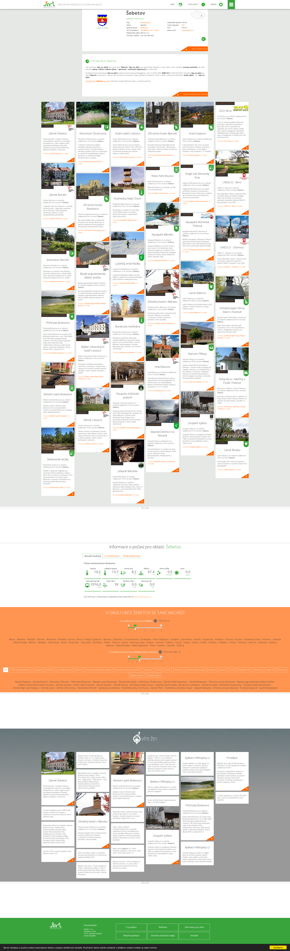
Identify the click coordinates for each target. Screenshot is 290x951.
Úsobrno (242, 642)
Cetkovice (117, 639)
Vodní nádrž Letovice (83, 684)
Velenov (110, 645)
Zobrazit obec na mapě (98, 81)
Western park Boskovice (105, 681)
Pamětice (97, 642)
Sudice (186, 642)
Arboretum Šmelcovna (150, 681)
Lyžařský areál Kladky (166, 684)
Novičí (64, 642)
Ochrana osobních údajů (163, 935)
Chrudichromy (131, 639)
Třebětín (223, 642)
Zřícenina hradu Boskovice (222, 681)
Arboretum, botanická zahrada (54, 252)
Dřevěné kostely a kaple (155, 294)
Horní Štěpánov (161, 639)
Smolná (160, 642)
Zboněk (171, 645)
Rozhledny (117, 191)
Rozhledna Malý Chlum (141, 684)
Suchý (178, 642)
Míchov (32, 642)
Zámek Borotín (40, 681)
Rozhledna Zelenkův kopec (178, 687)
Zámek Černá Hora (66, 687)
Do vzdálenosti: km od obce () (133, 652)
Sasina (124, 642)
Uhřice (232, 642)
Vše (5, 670)
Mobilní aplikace (131, 935)
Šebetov (135, 13)
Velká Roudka (123, 645)
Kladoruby (208, 639)
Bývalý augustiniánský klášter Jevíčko (255, 681)
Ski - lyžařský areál (118, 256)
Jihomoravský (145, 22)
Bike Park (258, 670)
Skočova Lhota (137, 642)
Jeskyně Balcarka (202, 687)
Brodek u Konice (66, 639)
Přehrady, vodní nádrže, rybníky (54, 315)
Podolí (107, 642)
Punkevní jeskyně (248, 687)
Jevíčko (197, 639)
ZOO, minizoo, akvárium (190, 416)
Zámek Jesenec (104, 684)
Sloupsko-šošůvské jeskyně (256, 684)
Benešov (21, 639)
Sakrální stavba (83, 339)
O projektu (131, 927)
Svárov (195, 642)
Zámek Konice (121, 684)
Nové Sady (53, 642)
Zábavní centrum (48, 387)
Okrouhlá (86, 642)
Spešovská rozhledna (109, 687)
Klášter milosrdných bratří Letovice (36, 684)
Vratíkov (161, 645)
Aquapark (152, 227)
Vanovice (262, 642)
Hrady (152, 359)
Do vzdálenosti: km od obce (136, 620)
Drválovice (146, 639)
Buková (107, 639)
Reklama (163, 927)
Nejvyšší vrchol (244, 670)
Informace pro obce (194, 927)
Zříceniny (82, 197)
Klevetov (219, 639)
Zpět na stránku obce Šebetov (195, 94)
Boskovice (144, 28)
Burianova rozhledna (189, 684)
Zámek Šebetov (23, 681)
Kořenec (266, 639)
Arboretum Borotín (59, 681)
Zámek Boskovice (198, 681)
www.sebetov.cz (188, 30)
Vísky (152, 645)
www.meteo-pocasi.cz (143, 596)
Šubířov (169, 642)
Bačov (12, 639)
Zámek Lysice (48, 687)
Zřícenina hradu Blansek (225, 687)
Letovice (277, 639)
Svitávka (212, 642)
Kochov (238, 639)
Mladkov (42, 642)
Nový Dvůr (74, 642)
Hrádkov (175, 639)
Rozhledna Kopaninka (230, 684)
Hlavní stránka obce (199, 49)
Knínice (229, 639)
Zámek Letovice (63, 684)
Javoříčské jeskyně (268, 687)
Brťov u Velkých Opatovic (89, 639)
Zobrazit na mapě (55, 153)
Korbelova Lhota (252, 639)
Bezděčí (31, 639)
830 (183, 25)
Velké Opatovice (140, 645)
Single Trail (47, 452)
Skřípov (150, 642)
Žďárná (180, 645)
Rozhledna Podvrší (87, 687)
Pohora (116, 642)
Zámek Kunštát (209, 684)
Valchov (252, 642)
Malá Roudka (20, 642)
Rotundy (221, 372)
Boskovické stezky (128, 681)
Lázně (187, 285)
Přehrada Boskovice (81, 681)
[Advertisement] (145, 526)
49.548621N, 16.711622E (150, 30)
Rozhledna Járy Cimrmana (135, 687)
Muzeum (82, 266)
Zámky (47, 126)
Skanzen (187, 346)
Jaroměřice (186, 639)
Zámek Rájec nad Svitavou (26, 687)
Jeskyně (117, 386)
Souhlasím (278, 947)
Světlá (203, 642)
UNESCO (222, 175)
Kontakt (194, 935)
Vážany (272, 642)
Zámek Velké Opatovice (175, 681)
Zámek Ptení (156, 687)
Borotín (41, 639)
